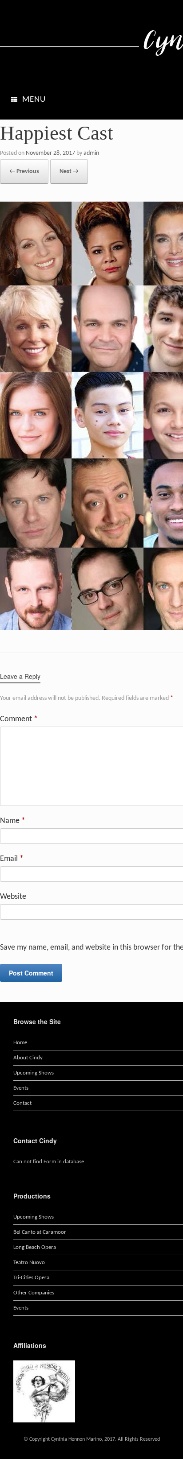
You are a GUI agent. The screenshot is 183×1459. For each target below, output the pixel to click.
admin (91, 153)
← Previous (24, 171)
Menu (34, 99)
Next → (69, 171)
